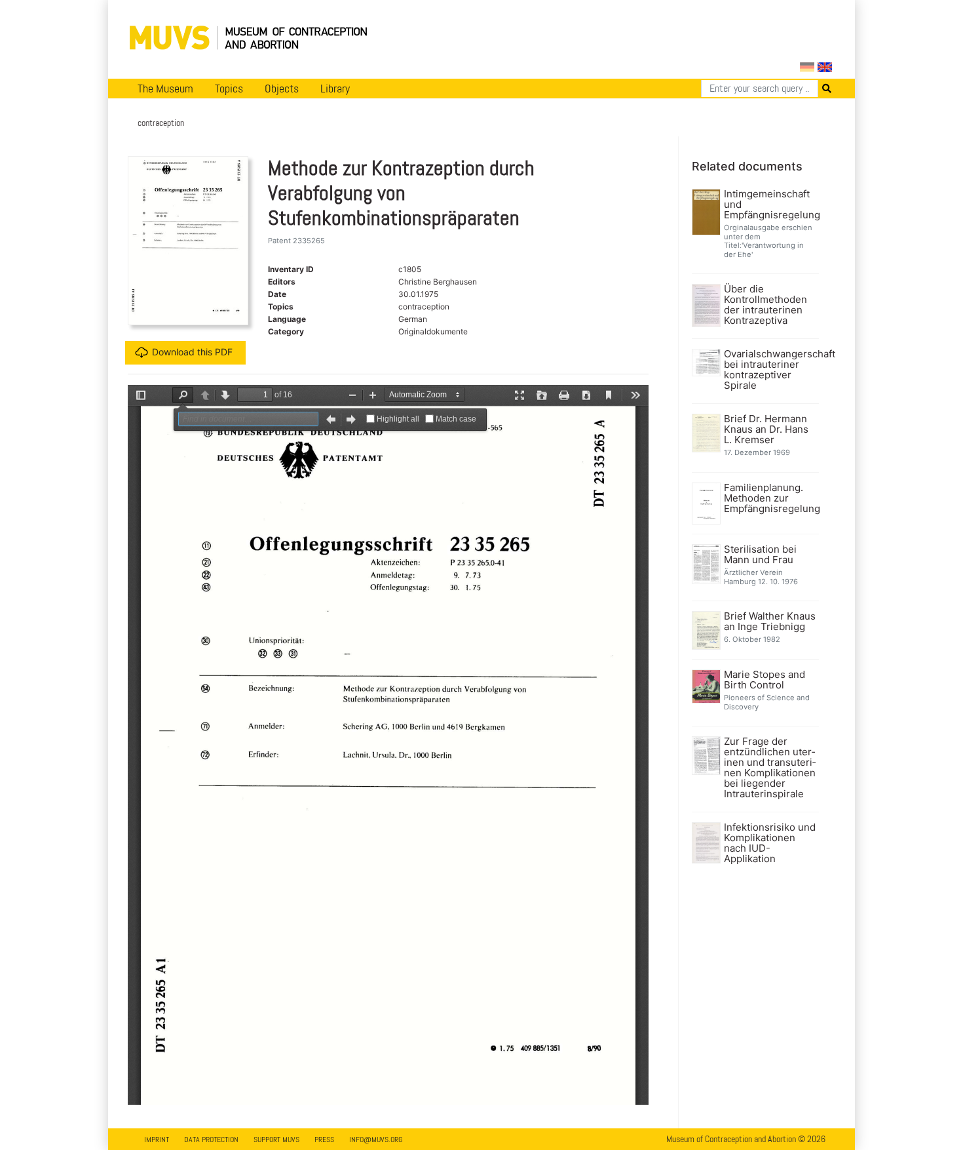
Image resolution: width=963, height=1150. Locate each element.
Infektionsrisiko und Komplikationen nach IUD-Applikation (770, 843)
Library (335, 88)
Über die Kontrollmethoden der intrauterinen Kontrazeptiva (765, 305)
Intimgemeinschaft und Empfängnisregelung (770, 204)
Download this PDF (192, 351)
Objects (282, 88)
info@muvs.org (375, 1139)
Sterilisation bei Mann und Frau (760, 554)
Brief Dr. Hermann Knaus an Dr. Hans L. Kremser (766, 429)
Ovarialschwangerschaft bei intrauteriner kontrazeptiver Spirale (770, 370)
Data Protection (211, 1139)
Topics (229, 88)
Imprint (156, 1139)
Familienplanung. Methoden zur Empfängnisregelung (770, 498)
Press (324, 1139)
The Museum (165, 88)
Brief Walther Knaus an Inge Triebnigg (770, 621)
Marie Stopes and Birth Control (764, 679)
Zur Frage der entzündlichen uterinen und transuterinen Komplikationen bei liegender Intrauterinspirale (770, 767)
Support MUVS (276, 1139)
